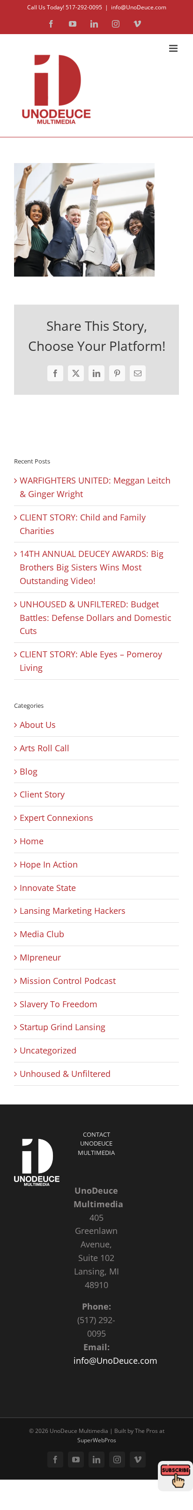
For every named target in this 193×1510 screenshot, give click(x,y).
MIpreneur (40, 957)
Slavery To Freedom (58, 1004)
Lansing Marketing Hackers (73, 910)
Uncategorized (48, 1050)
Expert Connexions (56, 817)
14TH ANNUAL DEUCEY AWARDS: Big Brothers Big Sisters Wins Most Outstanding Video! (91, 567)
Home (32, 841)
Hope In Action (49, 864)
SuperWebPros (96, 1440)
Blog (28, 771)
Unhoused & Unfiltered (65, 1073)
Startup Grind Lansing (62, 1027)
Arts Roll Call (44, 748)
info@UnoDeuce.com (138, 7)
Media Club (42, 934)
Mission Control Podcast (68, 980)
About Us (38, 724)
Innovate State (48, 887)
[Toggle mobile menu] (174, 48)
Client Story (42, 794)
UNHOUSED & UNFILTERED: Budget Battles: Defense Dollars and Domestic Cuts (95, 617)
